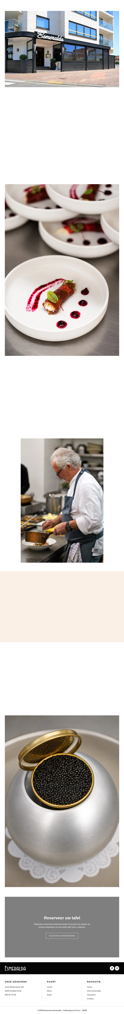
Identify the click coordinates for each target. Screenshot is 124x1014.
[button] (7, 49)
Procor (78, 1010)
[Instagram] (117, 968)
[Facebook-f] (112, 968)
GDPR (84, 1010)
